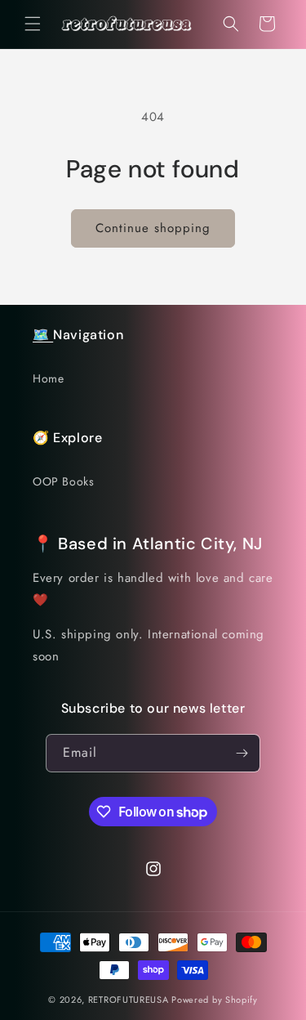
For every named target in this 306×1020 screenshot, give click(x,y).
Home (48, 378)
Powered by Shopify (214, 999)
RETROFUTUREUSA (128, 999)
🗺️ (43, 334)
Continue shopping (153, 228)
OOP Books (63, 481)
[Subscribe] (241, 753)
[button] (33, 24)
